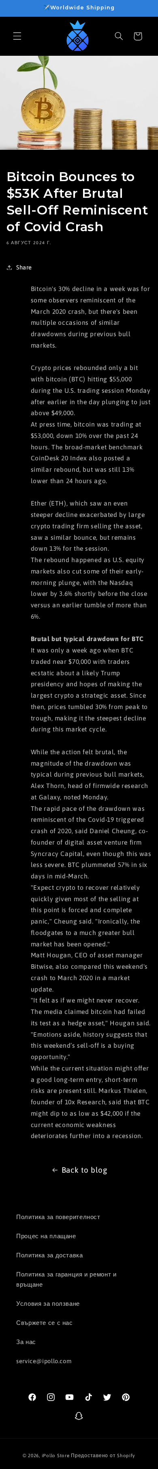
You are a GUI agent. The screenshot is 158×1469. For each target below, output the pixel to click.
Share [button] (24, 267)
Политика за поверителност (58, 1216)
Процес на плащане (46, 1236)
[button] (17, 36)
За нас (26, 1341)
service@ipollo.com (43, 1360)
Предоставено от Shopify (103, 1455)
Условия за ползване (48, 1303)
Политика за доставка (49, 1255)
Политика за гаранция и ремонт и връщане (66, 1279)
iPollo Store (56, 1455)
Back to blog (84, 1169)
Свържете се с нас (44, 1322)
